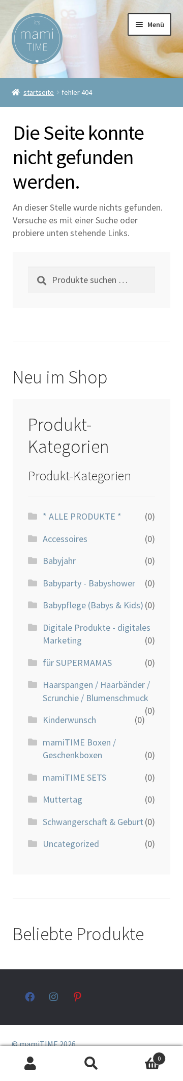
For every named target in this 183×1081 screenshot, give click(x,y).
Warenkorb (141, 1054)
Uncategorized (71, 844)
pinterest (78, 996)
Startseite (38, 92)
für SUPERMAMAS (77, 662)
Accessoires (65, 539)
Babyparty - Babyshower (89, 583)
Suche (91, 1063)
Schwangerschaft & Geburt (93, 822)
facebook (30, 996)
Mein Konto (30, 1063)
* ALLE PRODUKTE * (82, 516)
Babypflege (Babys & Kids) (93, 605)
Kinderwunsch (69, 720)
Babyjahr (59, 561)
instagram (54, 996)
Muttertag (62, 799)
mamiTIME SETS (74, 777)
